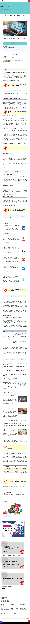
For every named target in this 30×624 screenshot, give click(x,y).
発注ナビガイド (22, 610)
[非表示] (15, 54)
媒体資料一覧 (2, 608)
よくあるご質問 (3, 613)
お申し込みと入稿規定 (13, 613)
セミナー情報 (12, 604)
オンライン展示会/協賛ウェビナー (5, 609)
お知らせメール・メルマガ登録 (14, 608)
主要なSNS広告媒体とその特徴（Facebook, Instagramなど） (13, 60)
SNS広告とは (6, 56)
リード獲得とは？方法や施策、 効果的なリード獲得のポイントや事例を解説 (11, 555)
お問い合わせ (27, 1)
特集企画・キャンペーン (4, 610)
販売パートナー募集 (22, 604)
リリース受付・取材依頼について (24, 609)
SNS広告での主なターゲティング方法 (10, 59)
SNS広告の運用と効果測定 (8, 61)
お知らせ (12, 609)
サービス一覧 (2, 604)
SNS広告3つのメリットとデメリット (9, 57)
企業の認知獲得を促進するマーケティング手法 (7, 586)
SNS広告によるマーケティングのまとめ (10, 64)
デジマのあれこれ (13, 605)
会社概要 (12, 610)
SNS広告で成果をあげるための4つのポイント (11, 62)
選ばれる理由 (2, 605)
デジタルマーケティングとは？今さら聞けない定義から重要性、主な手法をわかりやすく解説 (13, 570)
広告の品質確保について (23, 608)
